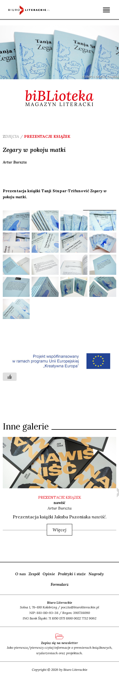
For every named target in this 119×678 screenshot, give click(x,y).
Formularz (60, 584)
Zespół (34, 573)
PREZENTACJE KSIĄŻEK (59, 497)
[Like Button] (10, 377)
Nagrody (96, 573)
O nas (20, 573)
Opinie (49, 573)
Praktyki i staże (72, 573)
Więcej (59, 529)
